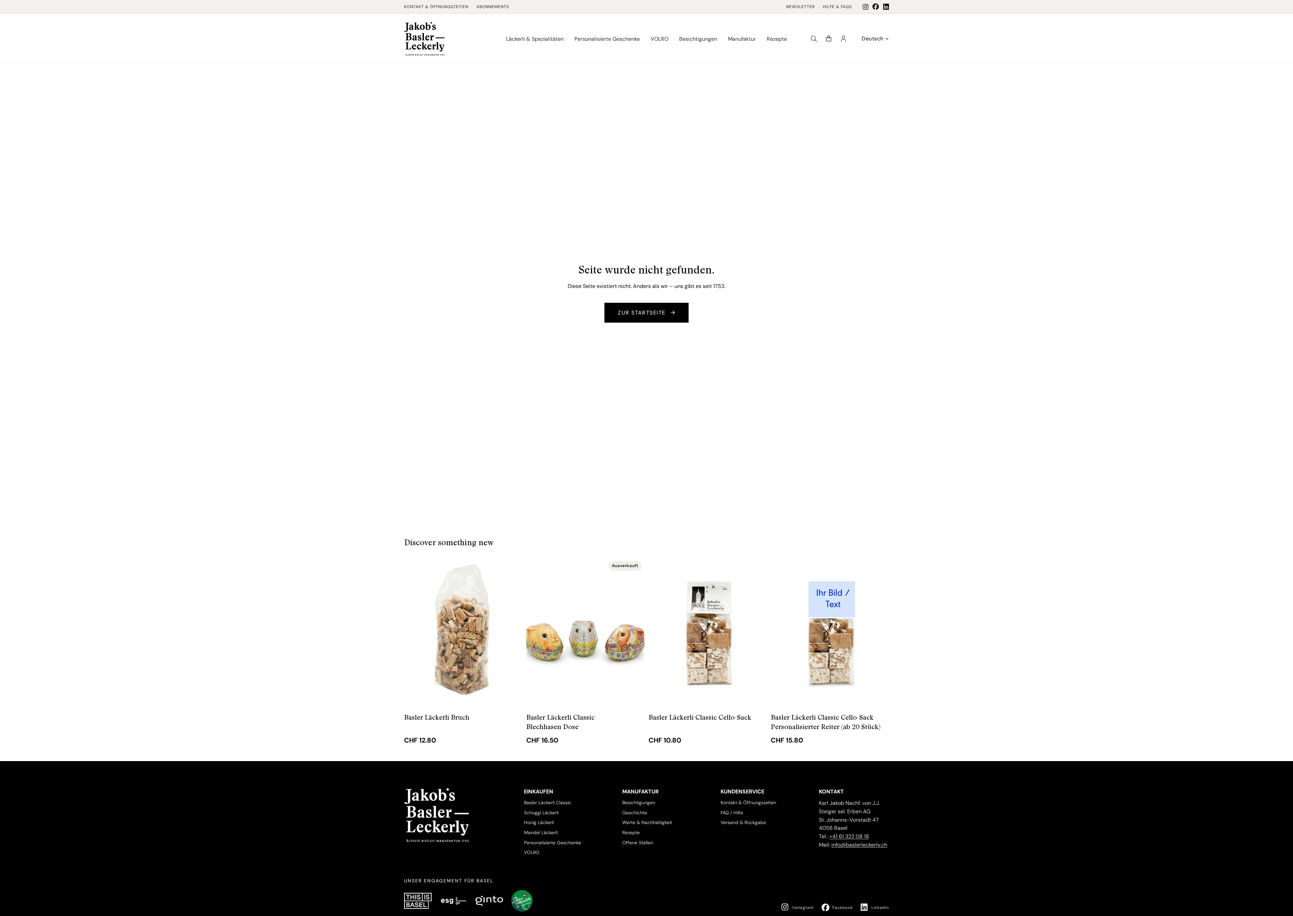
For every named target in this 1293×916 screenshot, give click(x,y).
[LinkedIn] (886, 7)
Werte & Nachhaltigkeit (647, 822)
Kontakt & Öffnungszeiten (436, 7)
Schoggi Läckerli (541, 812)
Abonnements (492, 7)
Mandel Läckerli (541, 832)
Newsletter (800, 7)
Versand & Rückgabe (743, 822)
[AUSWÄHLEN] (512, 696)
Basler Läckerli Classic (547, 802)
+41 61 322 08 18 (849, 836)
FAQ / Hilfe (732, 812)
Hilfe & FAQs (837, 7)
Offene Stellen (637, 843)
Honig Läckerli (539, 822)
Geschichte (634, 812)
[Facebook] (875, 6)
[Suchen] (813, 38)
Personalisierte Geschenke (552, 843)
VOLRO (531, 852)
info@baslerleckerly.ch (859, 844)
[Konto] (843, 38)
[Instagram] (865, 7)
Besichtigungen (638, 802)
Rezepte (631, 832)
